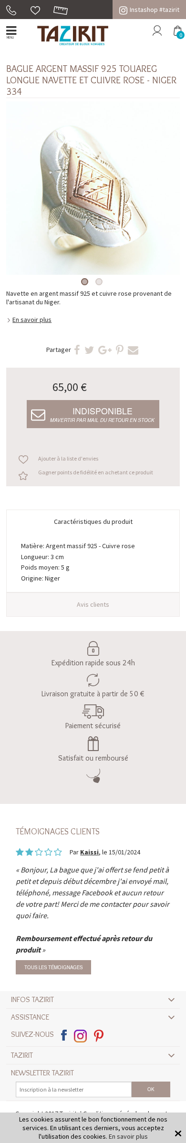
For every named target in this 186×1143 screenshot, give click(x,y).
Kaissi (89, 852)
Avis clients (93, 604)
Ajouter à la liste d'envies (68, 458)
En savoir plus (32, 319)
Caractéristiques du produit (93, 521)
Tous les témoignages (53, 967)
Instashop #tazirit (154, 9)
